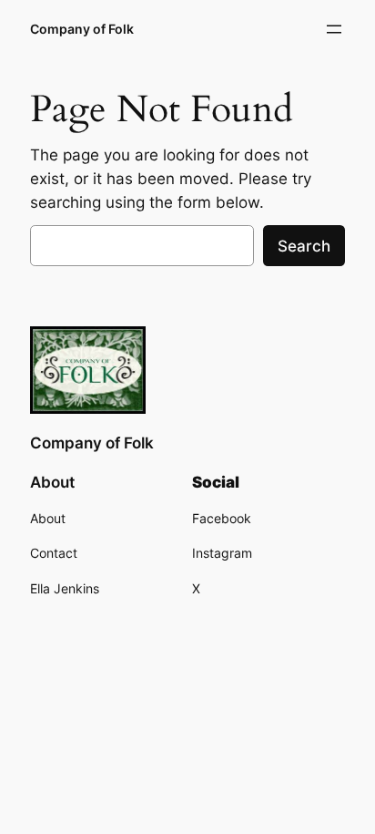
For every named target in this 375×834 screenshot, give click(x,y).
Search (304, 246)
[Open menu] (334, 29)
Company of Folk (82, 28)
